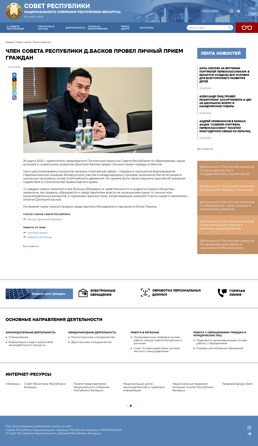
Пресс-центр (125, 27)
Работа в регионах (40, 237)
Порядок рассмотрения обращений (219, 348)
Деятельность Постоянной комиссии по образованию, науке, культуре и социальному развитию (227, 205)
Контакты (147, 27)
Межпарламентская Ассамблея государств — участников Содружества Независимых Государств (226, 388)
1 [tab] (127, 406)
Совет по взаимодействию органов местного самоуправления (157, 350)
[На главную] (14, 11)
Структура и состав (46, 27)
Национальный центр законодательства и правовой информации (28, 387)
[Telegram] (14, 93)
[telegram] (238, 11)
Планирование (18, 337)
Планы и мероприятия (98, 27)
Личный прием (38, 232)
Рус (253, 8)
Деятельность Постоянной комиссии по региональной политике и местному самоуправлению (227, 225)
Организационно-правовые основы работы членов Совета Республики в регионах (158, 340)
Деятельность (75, 27)
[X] (14, 79)
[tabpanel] (129, 384)
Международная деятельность (92, 332)
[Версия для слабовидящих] (247, 27)
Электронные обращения (102, 293)
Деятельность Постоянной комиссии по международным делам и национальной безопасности (227, 244)
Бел (253, 13)
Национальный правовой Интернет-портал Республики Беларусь (77, 387)
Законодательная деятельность (30, 332)
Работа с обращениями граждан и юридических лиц (219, 334)
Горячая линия (237, 293)
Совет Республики (72, 8)
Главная (10, 42)
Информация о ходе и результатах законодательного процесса (31, 344)
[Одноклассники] (14, 84)
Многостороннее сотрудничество (93, 337)
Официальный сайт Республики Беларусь (178, 385)
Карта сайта (210, 11)
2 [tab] (131, 406)
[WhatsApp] (14, 88)
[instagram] (231, 11)
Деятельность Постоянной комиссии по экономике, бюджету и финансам (227, 188)
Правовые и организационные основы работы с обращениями (221, 342)
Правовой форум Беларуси (125, 383)
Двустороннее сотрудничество (91, 342)
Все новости (31, 246)
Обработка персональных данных (176, 293)
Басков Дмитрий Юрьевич (45, 219)
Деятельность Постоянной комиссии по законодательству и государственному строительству (227, 170)
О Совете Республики (15, 27)
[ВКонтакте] (14, 75)
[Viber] (14, 98)
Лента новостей (42, 42)
